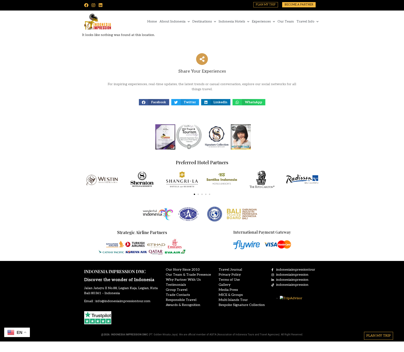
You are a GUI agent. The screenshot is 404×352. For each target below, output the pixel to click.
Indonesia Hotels (232, 22)
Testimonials (176, 285)
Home (152, 22)
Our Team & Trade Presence (188, 275)
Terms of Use (229, 280)
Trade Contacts (178, 295)
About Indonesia (172, 22)
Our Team (286, 22)
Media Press (228, 290)
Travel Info (305, 22)
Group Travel (176, 290)
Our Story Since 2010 (183, 270)
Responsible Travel (181, 300)
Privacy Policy (230, 275)
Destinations (202, 22)
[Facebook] (86, 5)
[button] (154, 102)
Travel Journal (230, 270)
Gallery (225, 285)
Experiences (261, 22)
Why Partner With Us (183, 280)
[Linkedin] (100, 5)
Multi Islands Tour (233, 300)
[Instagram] (93, 5)
